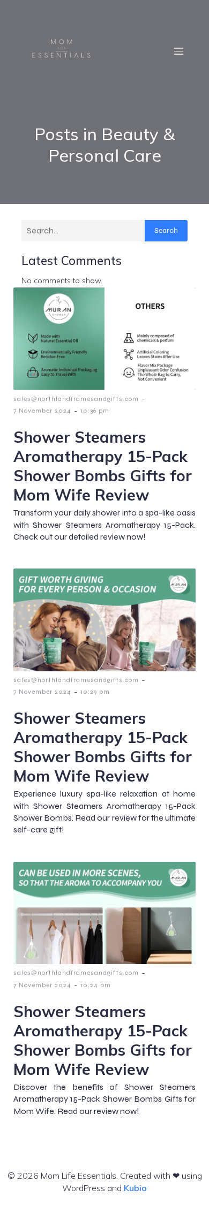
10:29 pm (95, 691)
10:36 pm (94, 410)
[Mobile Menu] (178, 51)
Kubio (135, 1188)
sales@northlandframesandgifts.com (76, 399)
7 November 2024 (42, 410)
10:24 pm (95, 985)
